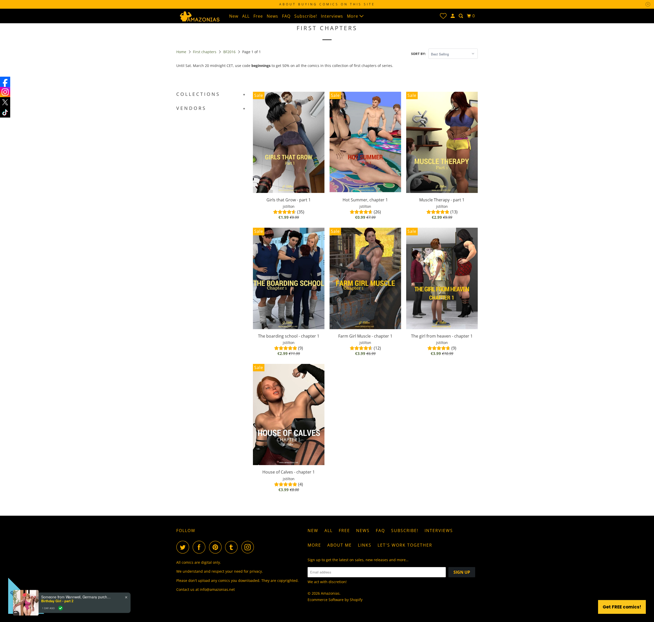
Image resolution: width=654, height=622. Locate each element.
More (353, 16)
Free (258, 16)
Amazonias (330, 593)
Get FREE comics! (622, 607)
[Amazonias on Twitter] (184, 547)
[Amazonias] (199, 16)
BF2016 (230, 51)
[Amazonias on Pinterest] (216, 547)
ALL (246, 16)
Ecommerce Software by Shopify (335, 599)
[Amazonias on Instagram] (249, 547)
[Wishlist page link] (443, 16)
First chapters (205, 51)
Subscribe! (305, 16)
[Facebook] (5, 82)
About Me (339, 545)
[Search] (461, 16)
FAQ (286, 16)
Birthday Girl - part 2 (57, 590)
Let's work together (405, 545)
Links (364, 545)
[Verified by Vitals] (60, 597)
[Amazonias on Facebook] (200, 547)
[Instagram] (5, 92)
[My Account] (453, 16)
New (233, 16)
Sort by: (418, 53)
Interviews (332, 16)
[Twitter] (5, 102)
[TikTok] (5, 112)
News (272, 16)
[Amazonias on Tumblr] (232, 547)
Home (181, 51)
